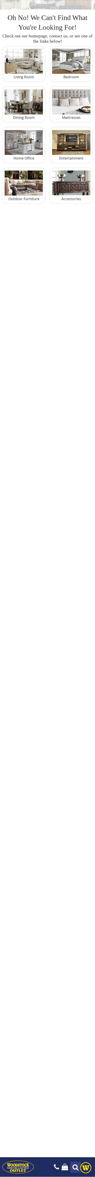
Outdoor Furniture (23, 198)
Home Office (23, 158)
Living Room (24, 76)
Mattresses (71, 117)
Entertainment (71, 158)
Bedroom (71, 76)
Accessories (71, 198)
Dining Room (24, 117)
